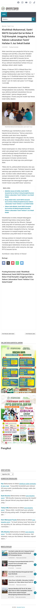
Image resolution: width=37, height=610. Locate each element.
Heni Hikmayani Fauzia (9, 520)
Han (2, 484)
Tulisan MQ (5, 508)
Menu (4, 14)
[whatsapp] (17, 263)
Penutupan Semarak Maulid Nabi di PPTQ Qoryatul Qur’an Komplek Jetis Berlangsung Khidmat (20, 563)
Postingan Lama (30, 333)
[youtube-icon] (26, 2)
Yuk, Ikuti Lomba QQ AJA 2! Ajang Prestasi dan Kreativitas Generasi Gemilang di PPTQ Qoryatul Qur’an (21, 553)
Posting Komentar (13, 47)
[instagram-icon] (22, 2)
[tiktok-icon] (34, 2)
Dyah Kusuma (5, 496)
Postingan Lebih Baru (8, 333)
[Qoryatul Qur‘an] (9, 8)
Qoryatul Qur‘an (21, 607)
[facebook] (3, 263)
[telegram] (22, 263)
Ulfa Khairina (5, 532)
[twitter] (8, 263)
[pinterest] (12, 263)
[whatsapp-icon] (30, 2)
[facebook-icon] (18, 2)
